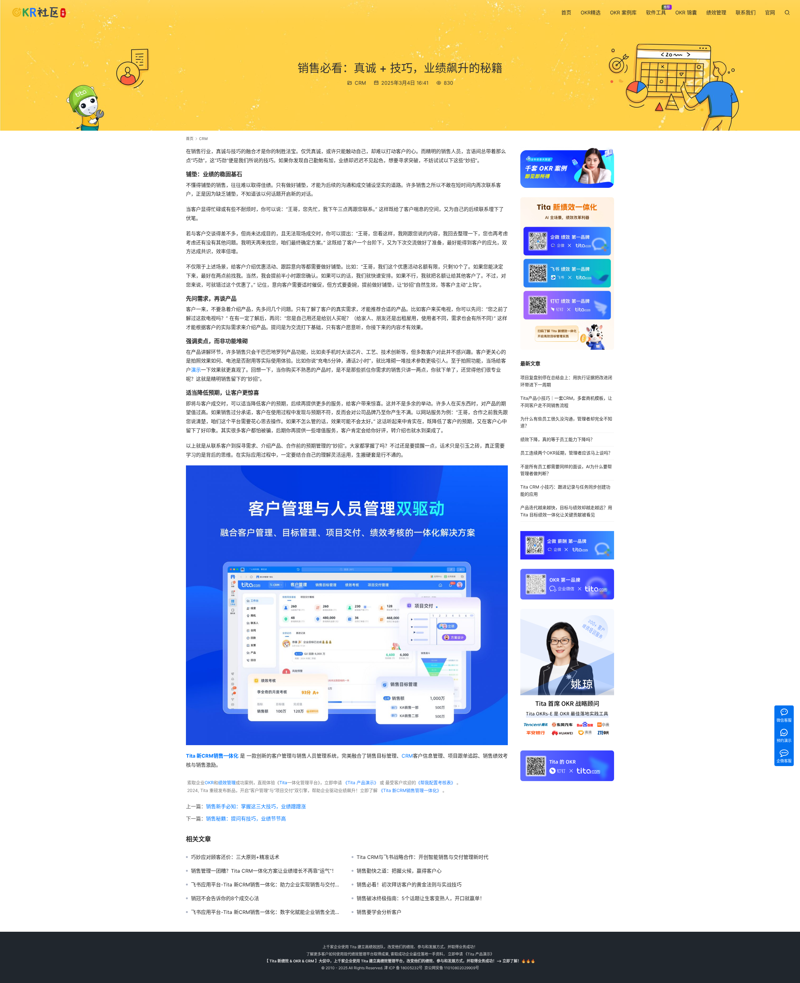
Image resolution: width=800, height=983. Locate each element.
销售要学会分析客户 (379, 912)
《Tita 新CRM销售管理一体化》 (410, 790)
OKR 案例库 (623, 12)
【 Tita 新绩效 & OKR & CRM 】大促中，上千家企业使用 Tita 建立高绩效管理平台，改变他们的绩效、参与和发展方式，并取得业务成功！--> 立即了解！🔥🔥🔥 (400, 961)
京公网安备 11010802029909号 (451, 967)
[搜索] (787, 12)
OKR (209, 782)
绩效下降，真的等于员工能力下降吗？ (557, 439)
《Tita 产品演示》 (360, 782)
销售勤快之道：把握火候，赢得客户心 (399, 871)
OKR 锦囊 (686, 12)
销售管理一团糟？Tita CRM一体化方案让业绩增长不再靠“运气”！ (264, 871)
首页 (566, 12)
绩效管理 (716, 12)
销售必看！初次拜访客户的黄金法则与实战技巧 (409, 884)
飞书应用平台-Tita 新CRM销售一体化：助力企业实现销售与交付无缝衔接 (266, 884)
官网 (770, 12)
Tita (283, 782)
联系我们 (746, 12)
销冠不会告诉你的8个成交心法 (225, 898)
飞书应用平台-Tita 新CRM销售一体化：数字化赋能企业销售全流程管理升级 (266, 912)
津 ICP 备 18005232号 (403, 967)
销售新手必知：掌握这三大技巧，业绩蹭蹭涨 (256, 806)
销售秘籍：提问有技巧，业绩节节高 (246, 818)
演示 (196, 370)
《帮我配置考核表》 (435, 782)
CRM (360, 83)
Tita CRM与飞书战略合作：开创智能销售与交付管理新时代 (422, 857)
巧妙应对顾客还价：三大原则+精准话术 (235, 857)
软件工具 (656, 12)
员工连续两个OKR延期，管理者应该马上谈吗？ (566, 452)
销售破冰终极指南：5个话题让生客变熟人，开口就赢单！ (421, 898)
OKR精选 (591, 12)
